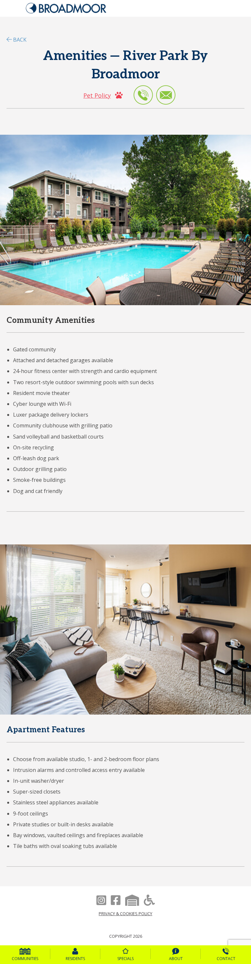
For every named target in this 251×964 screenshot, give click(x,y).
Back (19, 39)
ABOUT (176, 958)
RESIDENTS (75, 958)
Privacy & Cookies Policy (125, 913)
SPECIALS (125, 958)
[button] (102, 95)
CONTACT (226, 958)
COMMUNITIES (25, 958)
